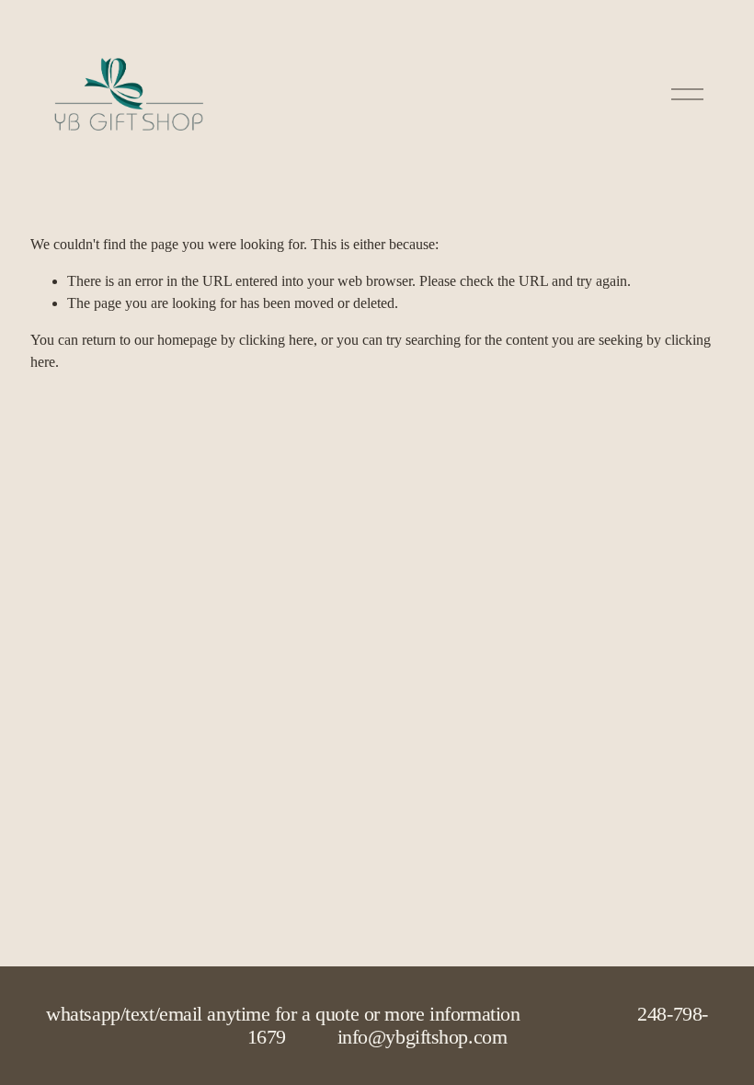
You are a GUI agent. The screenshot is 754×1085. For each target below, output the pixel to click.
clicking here (276, 340)
